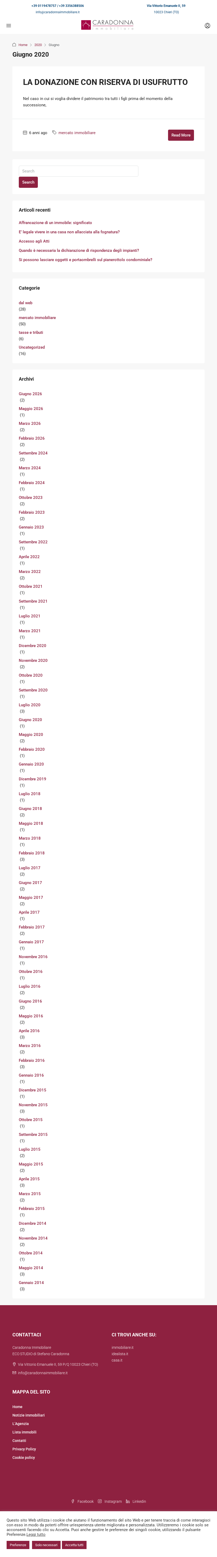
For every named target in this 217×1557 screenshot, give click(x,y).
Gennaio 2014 (31, 1282)
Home (23, 45)
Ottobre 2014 (31, 1253)
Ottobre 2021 (31, 586)
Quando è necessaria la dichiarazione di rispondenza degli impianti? (79, 250)
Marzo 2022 (30, 571)
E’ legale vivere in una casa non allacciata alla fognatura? (69, 232)
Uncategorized (32, 347)
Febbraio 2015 (32, 1208)
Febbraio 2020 (32, 749)
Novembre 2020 (33, 660)
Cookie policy (23, 1457)
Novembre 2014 (33, 1238)
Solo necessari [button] (46, 1545)
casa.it (117, 1360)
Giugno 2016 (30, 1001)
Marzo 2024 (30, 468)
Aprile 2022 (29, 556)
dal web (25, 303)
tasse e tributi (31, 332)
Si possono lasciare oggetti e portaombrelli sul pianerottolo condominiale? (85, 259)
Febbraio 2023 (32, 512)
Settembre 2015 (33, 1134)
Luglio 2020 (29, 705)
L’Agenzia (20, 1424)
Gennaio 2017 (31, 942)
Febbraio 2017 (32, 927)
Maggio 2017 (31, 897)
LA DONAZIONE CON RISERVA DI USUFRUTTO (105, 82)
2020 (38, 45)
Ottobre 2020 (31, 675)
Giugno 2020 (30, 719)
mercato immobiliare (77, 132)
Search (28, 182)
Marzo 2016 (30, 1045)
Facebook (85, 1501)
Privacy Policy (24, 1449)
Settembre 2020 (33, 690)
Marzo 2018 (30, 838)
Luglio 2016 (29, 986)
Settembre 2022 (33, 542)
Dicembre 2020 (32, 645)
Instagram (113, 1501)
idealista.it (120, 1354)
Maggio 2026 (31, 408)
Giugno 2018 (30, 808)
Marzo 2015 (30, 1193)
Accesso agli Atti (34, 241)
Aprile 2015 (29, 1179)
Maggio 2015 (31, 1164)
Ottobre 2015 (31, 1119)
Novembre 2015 (33, 1105)
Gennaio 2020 (31, 764)
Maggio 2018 (31, 823)
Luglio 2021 (29, 616)
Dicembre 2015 (32, 1090)
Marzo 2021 (30, 631)
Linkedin (139, 1501)
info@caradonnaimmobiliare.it (58, 12)
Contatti (19, 1440)
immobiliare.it (123, 1347)
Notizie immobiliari (28, 1415)
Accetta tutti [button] (74, 1545)
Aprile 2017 (29, 912)
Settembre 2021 (33, 601)
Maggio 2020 (31, 734)
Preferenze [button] (18, 1545)
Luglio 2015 (29, 1149)
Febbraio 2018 (32, 853)
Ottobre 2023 (31, 497)
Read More (181, 135)
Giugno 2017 (30, 882)
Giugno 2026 (30, 393)
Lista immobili (24, 1432)
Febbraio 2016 (32, 1060)
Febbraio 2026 (32, 438)
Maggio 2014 (31, 1267)
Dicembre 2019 (32, 779)
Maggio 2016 (31, 1016)
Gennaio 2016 (31, 1075)
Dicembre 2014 (32, 1223)
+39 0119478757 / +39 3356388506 (57, 6)
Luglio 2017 (29, 868)
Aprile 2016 (29, 1030)
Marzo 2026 (30, 423)
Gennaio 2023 (31, 527)
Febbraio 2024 (32, 482)
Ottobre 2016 (31, 971)
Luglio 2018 (29, 793)
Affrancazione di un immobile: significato (55, 222)
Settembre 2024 (33, 453)
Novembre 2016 (33, 956)
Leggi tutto (36, 1534)
